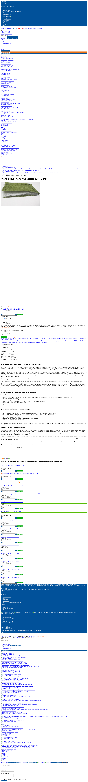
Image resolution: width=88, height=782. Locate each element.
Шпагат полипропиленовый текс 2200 (12, 465)
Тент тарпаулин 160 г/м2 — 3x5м (10, 529)
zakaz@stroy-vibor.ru (6, 34)
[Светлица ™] (5, 757)
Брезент (42, 168)
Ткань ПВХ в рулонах (22, 168)
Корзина (5, 607)
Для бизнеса (7, 19)
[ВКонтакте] (1, 458)
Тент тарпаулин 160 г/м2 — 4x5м (10, 545)
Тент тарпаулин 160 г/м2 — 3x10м (10, 520)
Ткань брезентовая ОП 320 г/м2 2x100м (12, 502)
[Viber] (7, 458)
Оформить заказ (8, 609)
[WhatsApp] (9, 458)
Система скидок (8, 620)
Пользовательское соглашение (12, 602)
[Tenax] (3, 761)
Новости (5, 599)
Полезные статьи (8, 621)
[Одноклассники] (3, 458)
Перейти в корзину (12, 337)
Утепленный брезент (33, 172)
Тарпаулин (6, 168)
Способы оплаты (8, 622)
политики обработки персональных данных (38, 777)
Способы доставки (8, 618)
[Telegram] (5, 458)
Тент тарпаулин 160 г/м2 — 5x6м (10, 569)
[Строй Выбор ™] (6, 754)
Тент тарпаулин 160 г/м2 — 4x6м (10, 553)
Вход (4, 12)
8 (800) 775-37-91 (5, 32)
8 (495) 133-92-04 (5, 31)
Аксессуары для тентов (13, 170)
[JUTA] (3, 759)
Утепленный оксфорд (45, 172)
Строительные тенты (9, 167)
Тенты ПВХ (13, 168)
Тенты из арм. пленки (71, 168)
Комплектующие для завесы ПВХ (29, 170)
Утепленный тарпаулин (10, 172)
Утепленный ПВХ (22, 172)
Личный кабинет (8, 608)
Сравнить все (23, 482)
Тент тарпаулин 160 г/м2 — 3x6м (10, 537)
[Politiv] (3, 755)
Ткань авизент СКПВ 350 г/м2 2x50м (11, 511)
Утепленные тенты (59, 168)
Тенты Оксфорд (49, 168)
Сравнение (9, 38)
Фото (4, 598)
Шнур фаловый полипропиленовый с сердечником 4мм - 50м (20, 473)
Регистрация (7, 14)
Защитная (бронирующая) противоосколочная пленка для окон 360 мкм (22, 494)
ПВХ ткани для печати (34, 168)
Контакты (6, 23)
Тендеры (5, 24)
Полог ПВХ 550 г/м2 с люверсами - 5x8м (12, 485)
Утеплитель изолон (57, 172)
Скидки (5, 21)
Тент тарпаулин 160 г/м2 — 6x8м (10, 577)
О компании (7, 597)
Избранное (9, 36)
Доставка (6, 20)
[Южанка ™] (4, 758)
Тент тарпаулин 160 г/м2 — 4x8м (10, 561)
